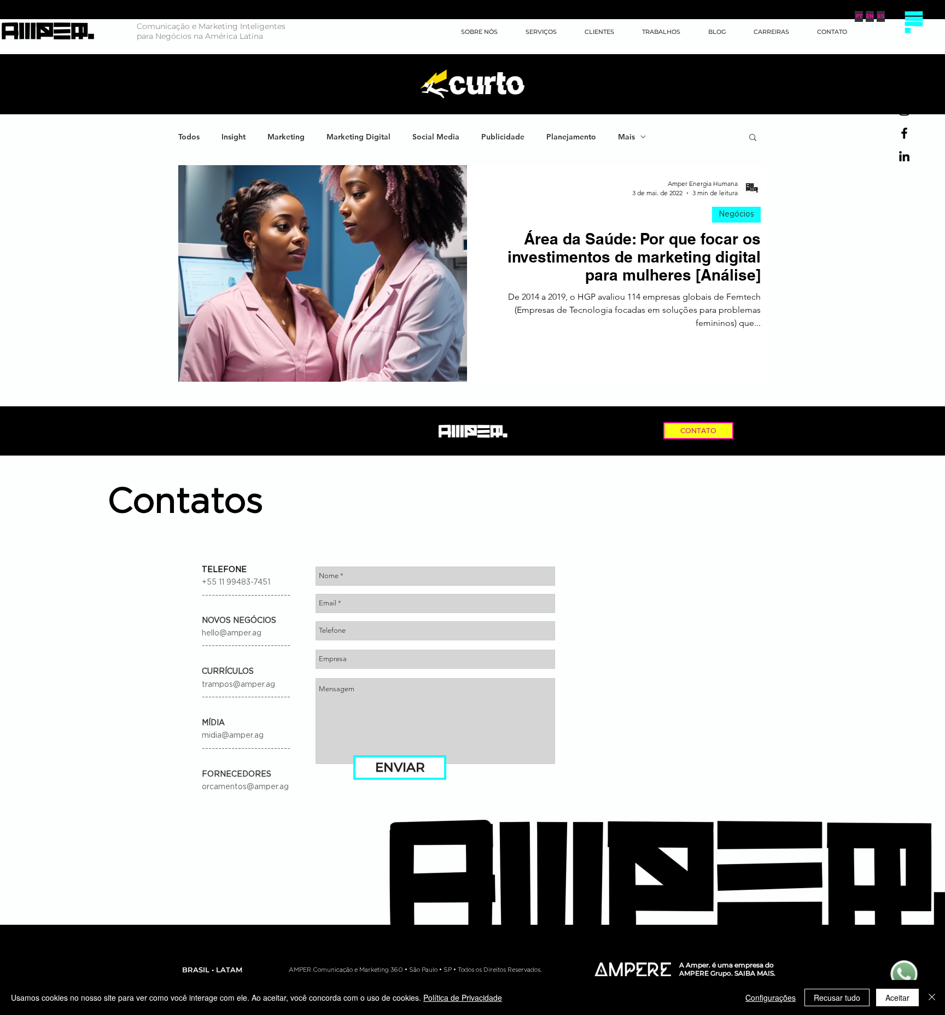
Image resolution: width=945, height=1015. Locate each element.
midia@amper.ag (233, 735)
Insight (233, 137)
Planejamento (571, 137)
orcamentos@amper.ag (245, 787)
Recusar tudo (837, 997)
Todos (189, 137)
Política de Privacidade (462, 997)
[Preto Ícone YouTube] (904, 87)
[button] (914, 22)
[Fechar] (931, 997)
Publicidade (502, 137)
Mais (626, 137)
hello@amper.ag (231, 633)
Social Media (435, 137)
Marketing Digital (358, 137)
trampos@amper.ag (238, 685)
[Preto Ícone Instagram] (904, 110)
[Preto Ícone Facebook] (904, 133)
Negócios (736, 214)
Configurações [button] (770, 997)
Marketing (286, 137)
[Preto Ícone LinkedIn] (904, 156)
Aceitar (897, 997)
